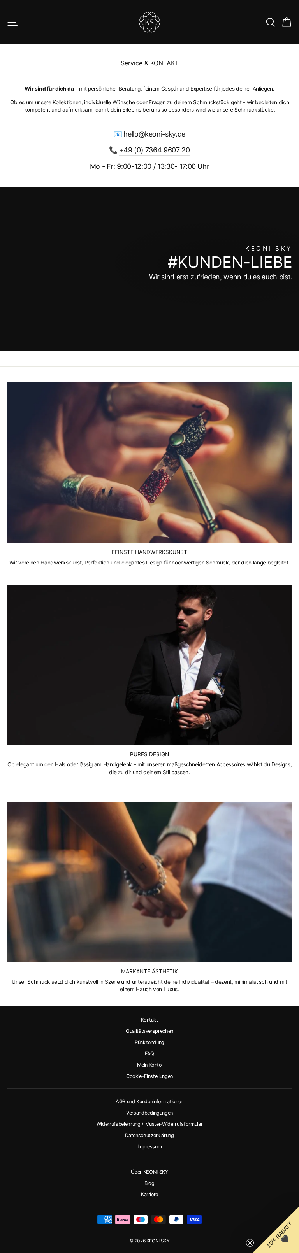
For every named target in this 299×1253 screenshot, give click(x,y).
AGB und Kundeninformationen (149, 1101)
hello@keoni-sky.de (154, 134)
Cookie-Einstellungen (149, 1076)
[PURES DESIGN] (149, 665)
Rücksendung (149, 1042)
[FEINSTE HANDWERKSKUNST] (149, 462)
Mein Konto (149, 1065)
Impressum (149, 1147)
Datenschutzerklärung (149, 1135)
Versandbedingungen (149, 1113)
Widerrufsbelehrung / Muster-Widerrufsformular (149, 1124)
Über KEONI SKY (149, 1172)
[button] (275, 1229)
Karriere (149, 1194)
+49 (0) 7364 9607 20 (154, 150)
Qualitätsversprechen (149, 1031)
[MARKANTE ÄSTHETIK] (149, 882)
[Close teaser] (250, 1243)
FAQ (149, 1054)
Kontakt (149, 1020)
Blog (149, 1183)
